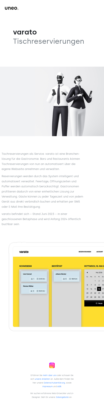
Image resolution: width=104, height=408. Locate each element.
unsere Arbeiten (42, 379)
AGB (59, 386)
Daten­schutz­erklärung (54, 383)
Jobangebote (62, 397)
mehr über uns (49, 375)
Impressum (47, 386)
